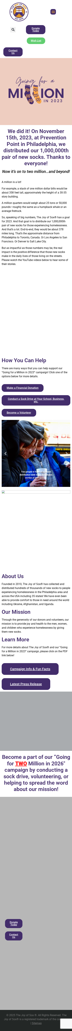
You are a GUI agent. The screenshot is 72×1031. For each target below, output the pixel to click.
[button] (53, 12)
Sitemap (37, 1023)
